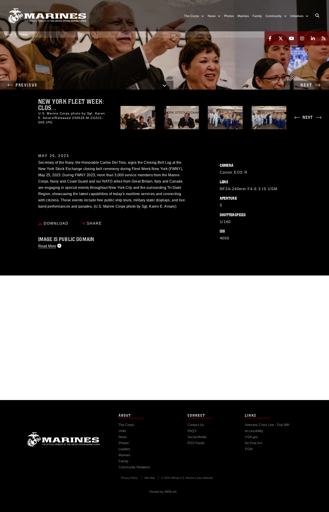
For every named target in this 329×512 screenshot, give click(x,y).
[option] (138, 117)
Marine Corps (63, 439)
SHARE (93, 223)
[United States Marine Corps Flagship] (47, 16)
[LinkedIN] (313, 38)
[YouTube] (291, 38)
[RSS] (323, 38)
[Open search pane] (317, 15)
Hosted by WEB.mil (162, 491)
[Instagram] (302, 38)
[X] (280, 38)
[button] (22, 85)
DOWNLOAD (55, 223)
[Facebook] (270, 38)
